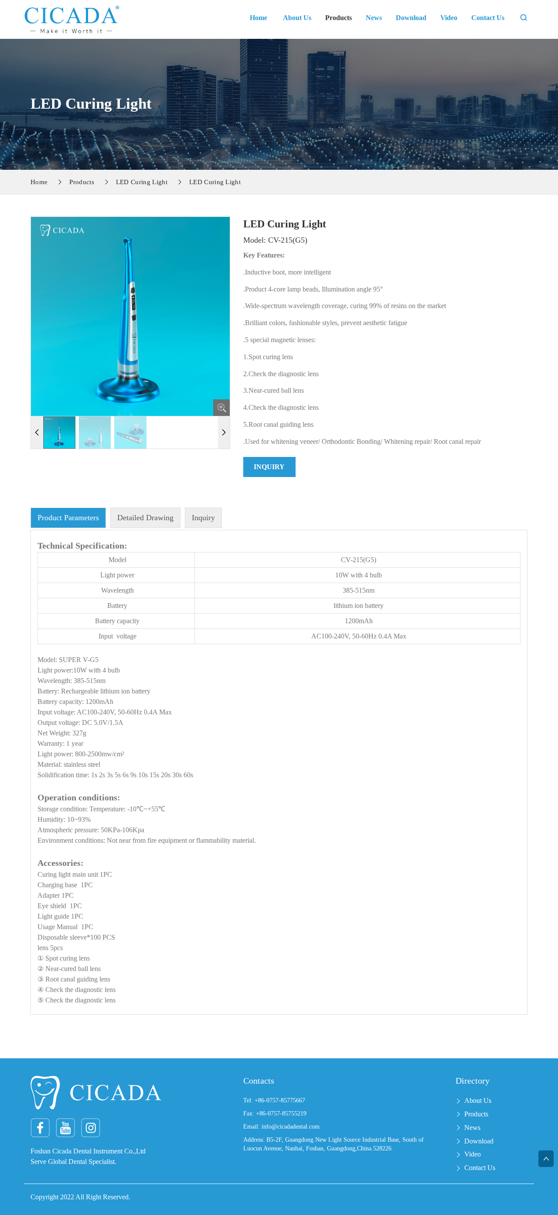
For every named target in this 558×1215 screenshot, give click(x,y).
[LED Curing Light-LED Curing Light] (72, 18)
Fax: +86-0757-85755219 (274, 1113)
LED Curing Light (141, 181)
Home (258, 17)
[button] (224, 432)
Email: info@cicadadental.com (281, 1126)
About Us (297, 17)
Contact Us (487, 17)
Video (448, 17)
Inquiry (203, 517)
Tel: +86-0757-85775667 (274, 1100)
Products (338, 17)
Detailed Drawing (145, 517)
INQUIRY (269, 466)
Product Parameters (68, 517)
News (374, 17)
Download (411, 17)
